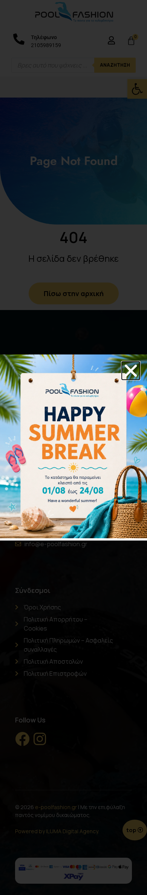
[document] (73, 447)
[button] (130, 370)
